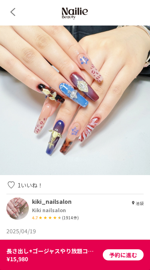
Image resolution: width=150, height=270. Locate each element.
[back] (12, 12)
